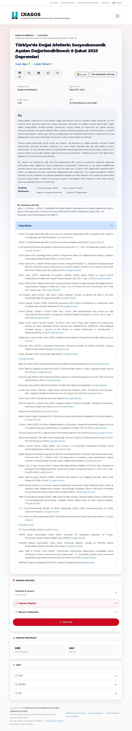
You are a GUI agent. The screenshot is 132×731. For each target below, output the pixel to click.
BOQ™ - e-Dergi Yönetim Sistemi (50, 721)
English (118, 3)
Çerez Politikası (72, 716)
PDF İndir (68, 622)
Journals (53, 3)
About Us (105, 3)
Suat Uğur (21, 64)
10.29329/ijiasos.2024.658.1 (83, 103)
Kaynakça (25, 225)
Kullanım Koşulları (95, 713)
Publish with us (67, 3)
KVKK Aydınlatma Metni (76, 713)
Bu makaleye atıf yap (103, 74)
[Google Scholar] (65, 237)
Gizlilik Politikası (112, 713)
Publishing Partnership (87, 3)
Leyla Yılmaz (42, 64)
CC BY (25, 718)
